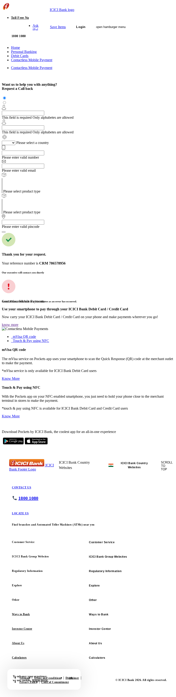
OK (71, 678)
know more (10, 325)
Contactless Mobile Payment (31, 68)
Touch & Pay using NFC (31, 341)
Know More (11, 378)
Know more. (40, 680)
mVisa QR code (24, 337)
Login (80, 27)
